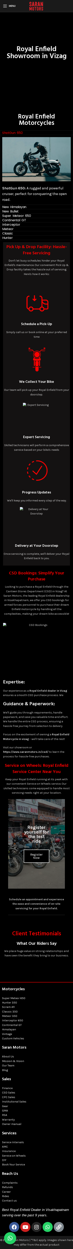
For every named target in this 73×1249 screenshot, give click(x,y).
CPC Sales (8, 1097)
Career (6, 1191)
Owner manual (11, 1124)
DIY (4, 1160)
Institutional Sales (14, 1101)
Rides (5, 1196)
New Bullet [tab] (10, 211)
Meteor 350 (9, 1016)
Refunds (7, 1187)
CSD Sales (8, 1092)
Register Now (36, 856)
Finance (7, 1088)
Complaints (10, 1182)
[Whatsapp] (48, 1227)
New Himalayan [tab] (14, 207)
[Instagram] (36, 1227)
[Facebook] (14, 1227)
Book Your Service (13, 1164)
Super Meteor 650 (13, 998)
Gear (5, 1106)
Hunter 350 (9, 1002)
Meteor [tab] (8, 229)
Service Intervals (13, 1142)
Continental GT (12, 1025)
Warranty (8, 1119)
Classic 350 (10, 1011)
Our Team (8, 1065)
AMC (5, 1146)
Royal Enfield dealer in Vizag (48, 690)
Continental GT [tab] (14, 220)
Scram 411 (8, 1007)
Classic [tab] (7, 233)
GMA (5, 1110)
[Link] (59, 1227)
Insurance (9, 1151)
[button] (10, 1238)
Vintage (7, 1034)
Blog (5, 1070)
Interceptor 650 (12, 1020)
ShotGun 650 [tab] (12, 132)
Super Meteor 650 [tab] (16, 215)
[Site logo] (36, 5)
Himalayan (9, 1029)
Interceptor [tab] (11, 224)
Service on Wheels (14, 1155)
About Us (8, 1056)
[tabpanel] (36, 170)
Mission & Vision (13, 1061)
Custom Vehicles (13, 1038)
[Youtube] (25, 1227)
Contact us (9, 1200)
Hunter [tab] (7, 237)
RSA (4, 1115)
